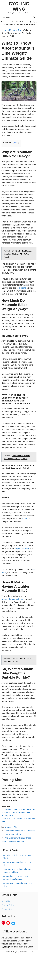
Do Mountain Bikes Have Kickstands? (18, 809)
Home (4, 30)
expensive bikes (22, 548)
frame (25, 518)
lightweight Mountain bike (13, 599)
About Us (6, 901)
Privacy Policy (8, 905)
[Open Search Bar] (34, 17)
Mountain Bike (15, 30)
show (16, 143)
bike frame (21, 288)
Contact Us (7, 909)
